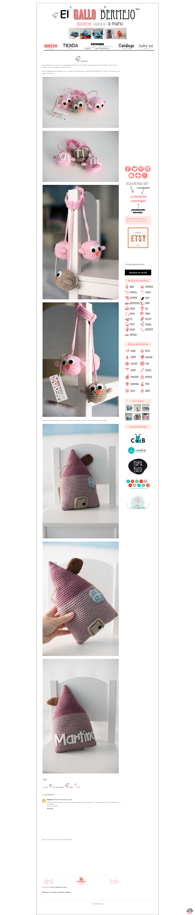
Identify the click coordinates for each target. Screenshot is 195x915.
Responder (50, 808)
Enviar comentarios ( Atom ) (59, 887)
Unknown (50, 799)
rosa (78, 787)
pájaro (71, 787)
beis (54, 787)
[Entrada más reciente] (47, 884)
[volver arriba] (189, 911)
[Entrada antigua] (114, 884)
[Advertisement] (81, 857)
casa (57, 787)
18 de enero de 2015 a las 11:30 (62, 799)
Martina (62, 787)
